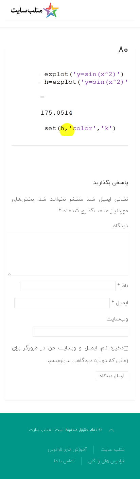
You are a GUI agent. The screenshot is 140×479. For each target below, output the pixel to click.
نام (122, 285)
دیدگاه (120, 226)
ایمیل (119, 302)
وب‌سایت (117, 319)
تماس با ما (64, 461)
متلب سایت (113, 449)
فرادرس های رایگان (106, 461)
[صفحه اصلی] (35, 10)
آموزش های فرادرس (67, 449)
